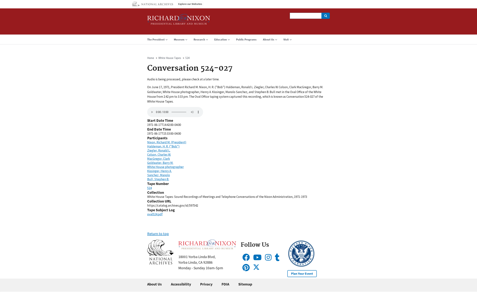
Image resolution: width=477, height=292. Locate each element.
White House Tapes (169, 58)
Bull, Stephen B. (158, 179)
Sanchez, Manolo (158, 175)
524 (187, 58)
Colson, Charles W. (159, 155)
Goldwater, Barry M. (160, 163)
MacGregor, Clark (158, 159)
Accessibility (181, 284)
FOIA (225, 284)
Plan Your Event (302, 273)
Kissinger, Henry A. (159, 171)
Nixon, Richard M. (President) (166, 142)
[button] (160, 263)
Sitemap (245, 284)
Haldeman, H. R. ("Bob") (163, 146)
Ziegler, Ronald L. (158, 150)
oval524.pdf (155, 214)
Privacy (206, 284)
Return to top (158, 233)
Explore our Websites (190, 4)
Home (150, 58)
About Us (154, 284)
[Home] (178, 21)
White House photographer (165, 167)
